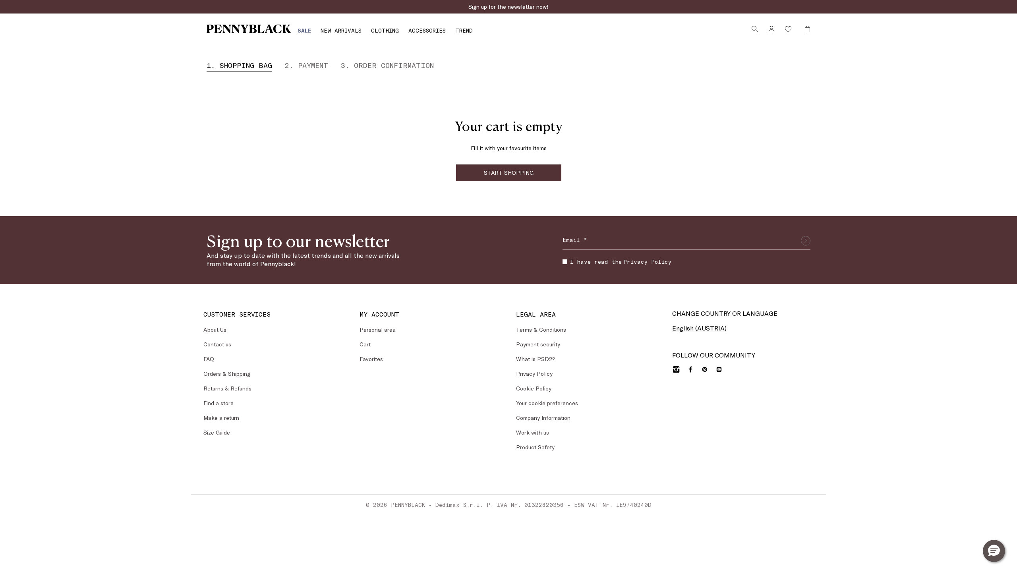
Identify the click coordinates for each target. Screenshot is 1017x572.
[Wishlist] (788, 29)
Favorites (371, 359)
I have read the (620, 261)
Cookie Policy (533, 388)
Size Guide (216, 432)
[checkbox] (565, 261)
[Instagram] (676, 369)
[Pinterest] (705, 369)
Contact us (217, 344)
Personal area (378, 329)
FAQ (208, 359)
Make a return (221, 417)
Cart (365, 344)
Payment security (538, 344)
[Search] (755, 29)
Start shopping (509, 172)
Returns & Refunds (227, 388)
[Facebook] (690, 369)
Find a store (218, 403)
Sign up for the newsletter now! (508, 6)
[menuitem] (304, 30)
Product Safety (535, 447)
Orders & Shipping (226, 373)
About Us (214, 329)
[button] (994, 551)
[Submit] (805, 240)
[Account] (771, 29)
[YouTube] (719, 369)
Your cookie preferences (547, 403)
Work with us (532, 432)
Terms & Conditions (541, 329)
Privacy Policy (647, 261)
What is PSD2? (535, 359)
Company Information (543, 417)
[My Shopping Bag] (805, 29)
